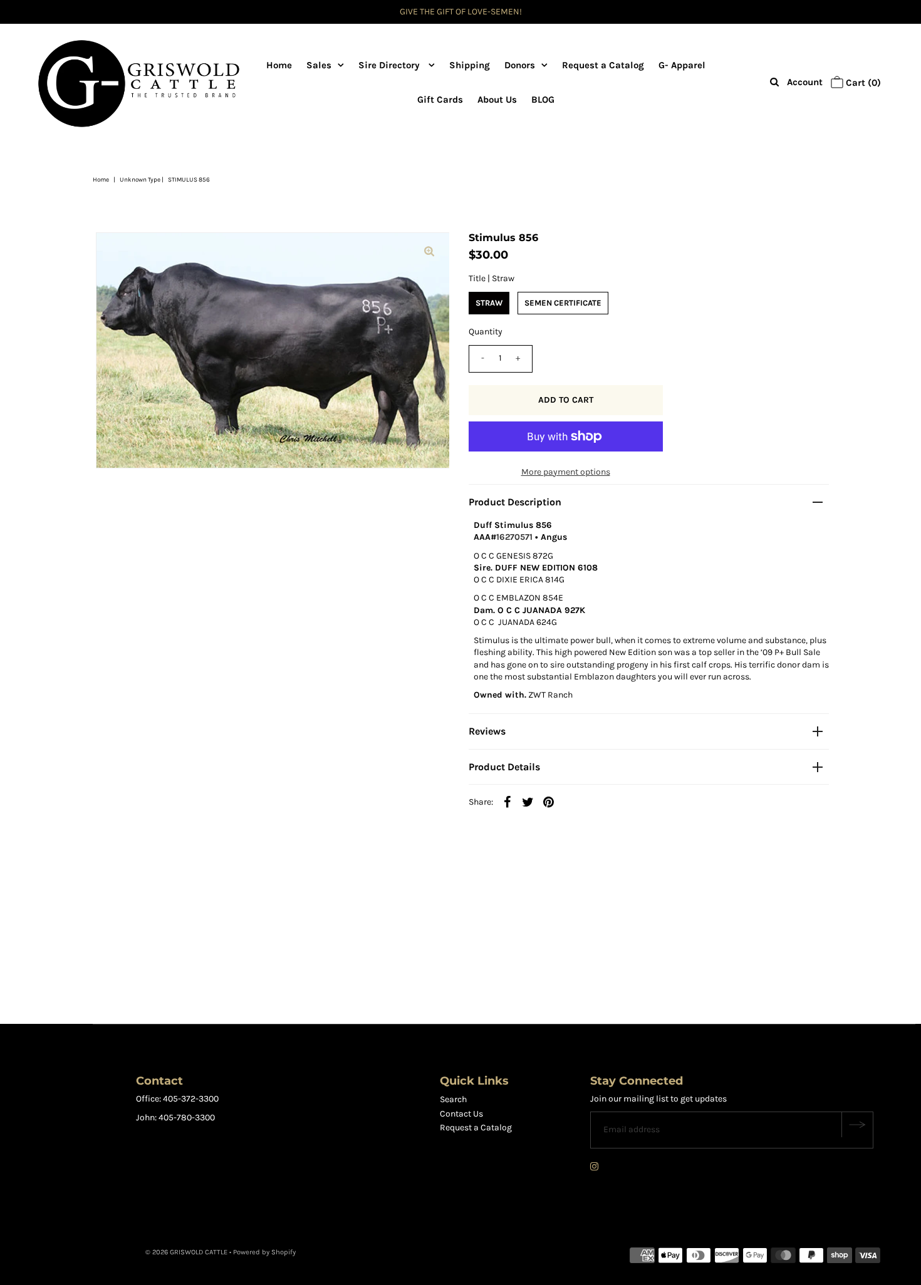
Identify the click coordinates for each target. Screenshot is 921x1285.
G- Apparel (681, 65)
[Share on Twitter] (528, 801)
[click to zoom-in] (429, 252)
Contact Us (461, 1113)
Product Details (504, 767)
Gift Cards (440, 99)
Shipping (469, 65)
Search (453, 1099)
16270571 (514, 537)
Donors (519, 65)
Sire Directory (390, 65)
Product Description (515, 502)
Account (805, 82)
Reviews (487, 731)
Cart (862, 82)
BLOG (542, 99)
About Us (497, 99)
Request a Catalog (603, 65)
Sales (318, 65)
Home (279, 65)
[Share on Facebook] (507, 801)
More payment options (565, 472)
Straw (489, 302)
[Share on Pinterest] (548, 801)
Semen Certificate (562, 302)
